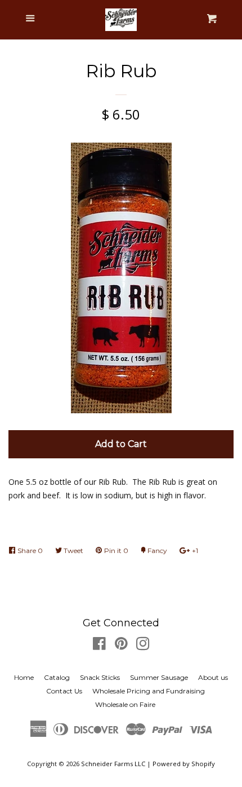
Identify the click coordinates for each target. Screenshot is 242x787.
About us (213, 677)
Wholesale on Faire (125, 704)
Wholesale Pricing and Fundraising (148, 691)
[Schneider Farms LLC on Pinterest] (121, 645)
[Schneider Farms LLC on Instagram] (143, 645)
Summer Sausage (159, 677)
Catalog (57, 677)
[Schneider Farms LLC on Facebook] (99, 645)
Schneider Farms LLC (113, 763)
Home (24, 677)
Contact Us (64, 691)
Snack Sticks (100, 677)
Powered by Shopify (184, 763)
